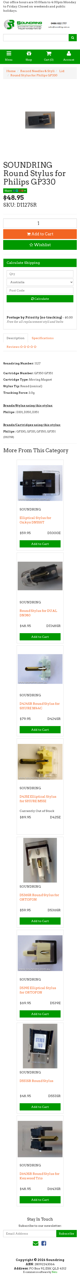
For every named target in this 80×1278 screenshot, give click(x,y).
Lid (61, 71)
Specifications (43, 338)
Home (11, 71)
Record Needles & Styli (37, 71)
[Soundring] (40, 23)
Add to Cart (42, 234)
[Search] (72, 37)
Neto (54, 1272)
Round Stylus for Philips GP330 (33, 75)
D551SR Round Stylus (36, 1081)
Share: (8, 190)
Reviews (13, 346)
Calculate (41, 298)
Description (16, 338)
